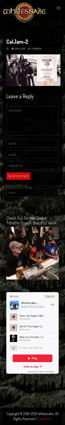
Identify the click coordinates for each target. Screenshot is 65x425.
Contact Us (45, 418)
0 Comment (36, 48)
